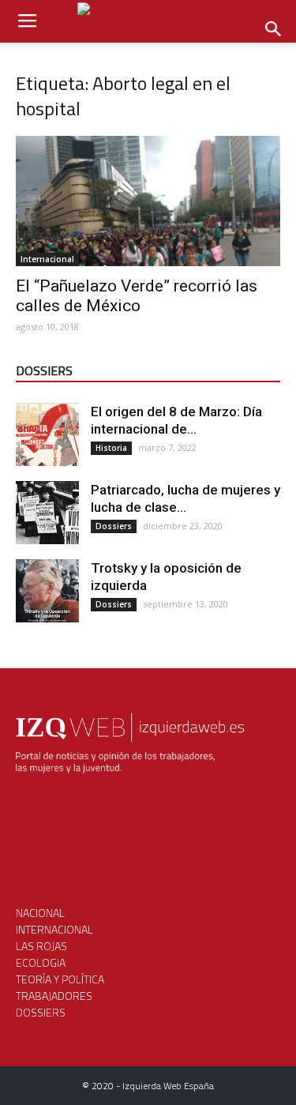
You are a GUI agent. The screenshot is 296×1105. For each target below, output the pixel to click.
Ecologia (41, 962)
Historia (111, 447)
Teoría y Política (60, 979)
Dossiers (114, 526)
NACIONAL (40, 912)
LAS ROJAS (41, 946)
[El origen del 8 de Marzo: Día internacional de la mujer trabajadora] (47, 434)
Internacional (47, 259)
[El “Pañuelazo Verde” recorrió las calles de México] (148, 201)
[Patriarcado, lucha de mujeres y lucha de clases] (47, 512)
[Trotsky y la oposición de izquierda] (47, 590)
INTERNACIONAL (54, 929)
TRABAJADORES (54, 995)
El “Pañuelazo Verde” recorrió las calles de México (136, 295)
